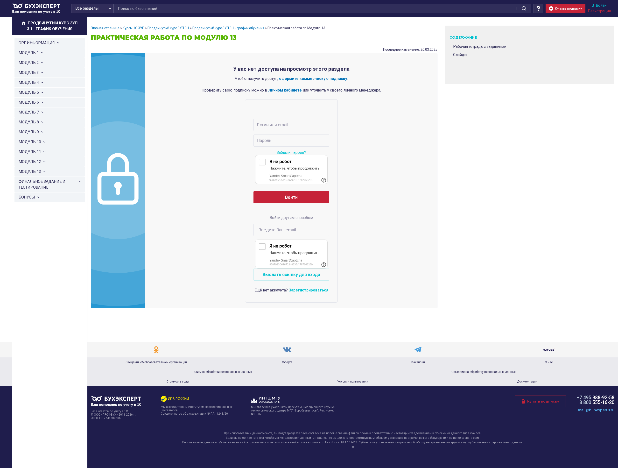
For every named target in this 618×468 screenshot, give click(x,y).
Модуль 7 (29, 112)
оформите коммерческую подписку (313, 78)
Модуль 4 (29, 82)
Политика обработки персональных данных (222, 372)
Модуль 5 (29, 92)
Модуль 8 (29, 122)
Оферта (287, 362)
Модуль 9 (29, 132)
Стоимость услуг (178, 381)
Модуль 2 (29, 62)
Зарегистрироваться (308, 290)
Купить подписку (543, 401)
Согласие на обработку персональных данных (483, 372)
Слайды (460, 54)
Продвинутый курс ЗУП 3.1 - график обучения (228, 28)
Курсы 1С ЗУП (133, 28)
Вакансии (418, 362)
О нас (549, 362)
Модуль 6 (29, 102)
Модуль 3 (29, 72)
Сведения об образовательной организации (156, 362)
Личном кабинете (285, 90)
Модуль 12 (30, 161)
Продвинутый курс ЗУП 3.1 (168, 28)
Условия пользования (352, 381)
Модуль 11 (30, 151)
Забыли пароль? (291, 152)
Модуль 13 (30, 171)
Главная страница (105, 28)
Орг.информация (37, 43)
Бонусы (27, 197)
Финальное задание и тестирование (42, 184)
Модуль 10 (30, 142)
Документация (527, 381)
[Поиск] (524, 8)
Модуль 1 (29, 52)
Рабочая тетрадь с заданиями (479, 46)
